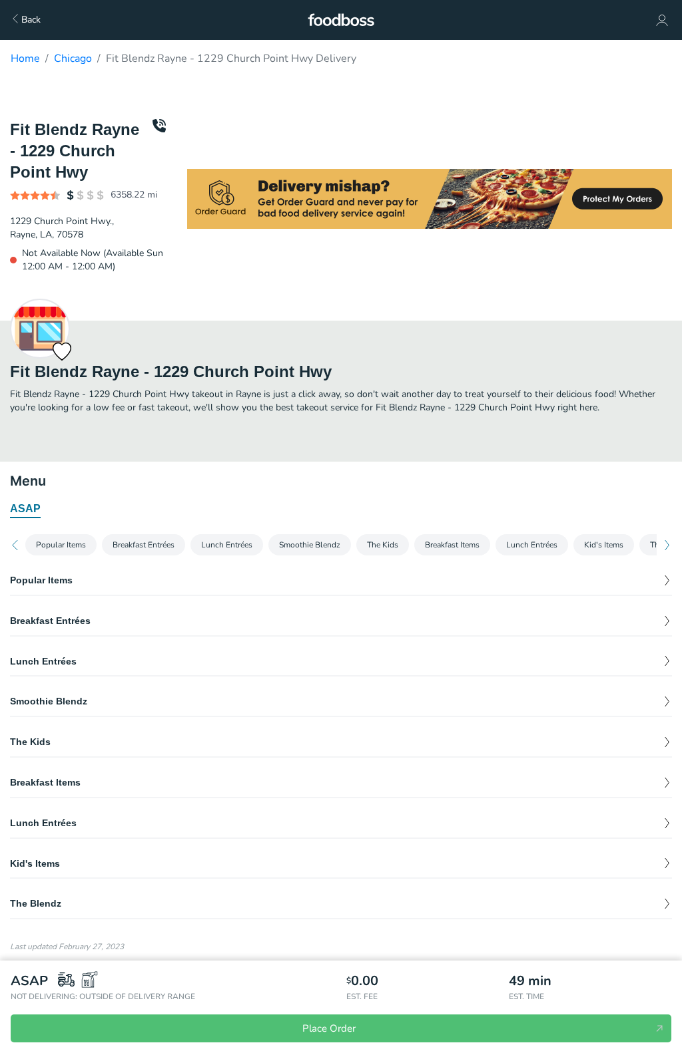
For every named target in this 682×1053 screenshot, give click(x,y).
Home (25, 58)
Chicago (73, 58)
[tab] (25, 510)
